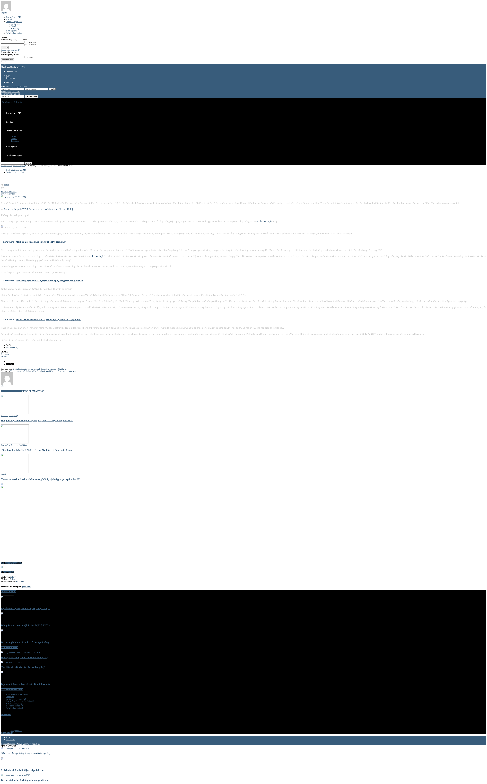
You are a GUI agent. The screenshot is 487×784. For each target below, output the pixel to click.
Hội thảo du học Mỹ (15, 703)
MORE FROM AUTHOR (33, 391)
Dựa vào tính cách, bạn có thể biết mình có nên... (26, 684)
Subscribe (20, 581)
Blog (8, 76)
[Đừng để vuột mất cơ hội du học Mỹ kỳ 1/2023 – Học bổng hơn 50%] (15, 413)
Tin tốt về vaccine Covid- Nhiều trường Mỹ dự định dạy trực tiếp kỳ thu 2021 (41, 479)
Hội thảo (9, 19)
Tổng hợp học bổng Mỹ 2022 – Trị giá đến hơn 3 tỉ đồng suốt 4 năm (36, 450)
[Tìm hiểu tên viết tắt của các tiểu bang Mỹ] (11, 662)
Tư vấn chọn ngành (14, 33)
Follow (13, 577)
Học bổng (15, 28)
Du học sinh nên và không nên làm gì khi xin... (25, 780)
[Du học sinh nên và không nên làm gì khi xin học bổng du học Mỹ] (15, 775)
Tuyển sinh (15, 24)
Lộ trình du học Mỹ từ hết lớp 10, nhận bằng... (25, 608)
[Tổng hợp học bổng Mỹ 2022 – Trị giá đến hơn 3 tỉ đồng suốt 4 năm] (15, 443)
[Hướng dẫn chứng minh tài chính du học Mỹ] (20, 652)
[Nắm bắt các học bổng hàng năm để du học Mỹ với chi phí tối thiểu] (15, 748)
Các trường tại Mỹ (13, 17)
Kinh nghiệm (11, 31)
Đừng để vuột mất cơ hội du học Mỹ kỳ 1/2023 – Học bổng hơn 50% (37, 420)
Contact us (10, 78)
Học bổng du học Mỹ (9, 416)
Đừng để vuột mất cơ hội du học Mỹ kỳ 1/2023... (26, 625)
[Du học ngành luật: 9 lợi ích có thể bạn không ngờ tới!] (7, 637)
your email (28, 57)
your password (30, 45)
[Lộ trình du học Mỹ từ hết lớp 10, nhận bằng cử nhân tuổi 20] (7, 603)
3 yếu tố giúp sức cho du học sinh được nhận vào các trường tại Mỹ (40, 369)
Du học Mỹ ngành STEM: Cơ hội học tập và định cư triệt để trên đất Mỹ (38, 209)
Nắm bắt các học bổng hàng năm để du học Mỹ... (27, 753)
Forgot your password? (10, 50)
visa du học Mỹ (12, 347)
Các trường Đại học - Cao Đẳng (14, 445)
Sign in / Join (11, 71)
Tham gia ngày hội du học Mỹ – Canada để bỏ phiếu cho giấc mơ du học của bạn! (43, 371)
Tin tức (14, 26)
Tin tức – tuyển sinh (14, 22)
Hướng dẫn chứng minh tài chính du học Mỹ (24, 657)
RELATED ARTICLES (11, 391)
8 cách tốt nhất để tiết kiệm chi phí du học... (23, 770)
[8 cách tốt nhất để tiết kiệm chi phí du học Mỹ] (7, 765)
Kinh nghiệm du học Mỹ (16, 170)
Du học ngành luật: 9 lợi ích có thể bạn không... (26, 642)
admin (6, 185)
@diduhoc (26, 586)
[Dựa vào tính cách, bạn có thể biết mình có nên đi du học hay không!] (7, 679)
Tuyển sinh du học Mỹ (15, 172)
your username (30, 42)
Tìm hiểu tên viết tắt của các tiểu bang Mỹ (23, 667)
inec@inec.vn (16, 731)
